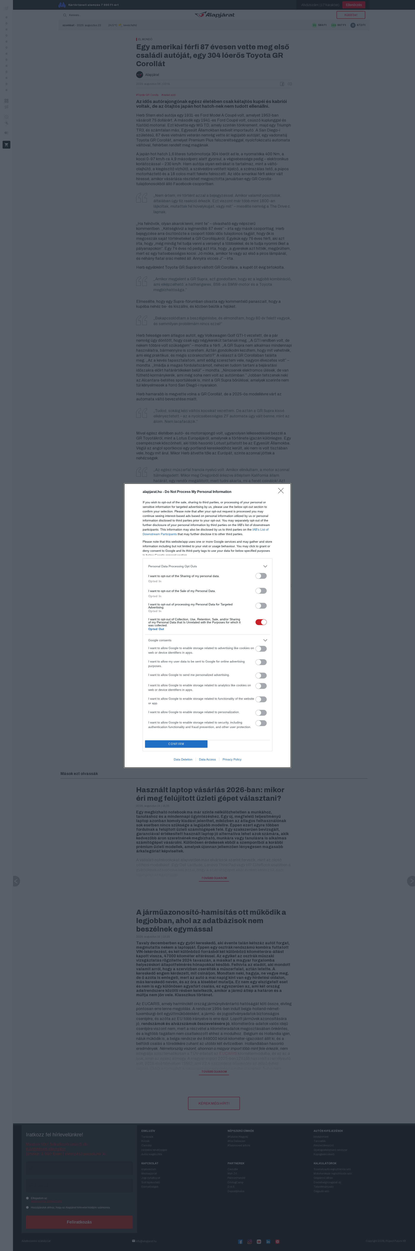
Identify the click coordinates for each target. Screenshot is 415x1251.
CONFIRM (176, 744)
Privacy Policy (232, 759)
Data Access (207, 759)
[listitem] (207, 566)
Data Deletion (183, 759)
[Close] (282, 492)
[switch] (261, 576)
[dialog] (207, 626)
